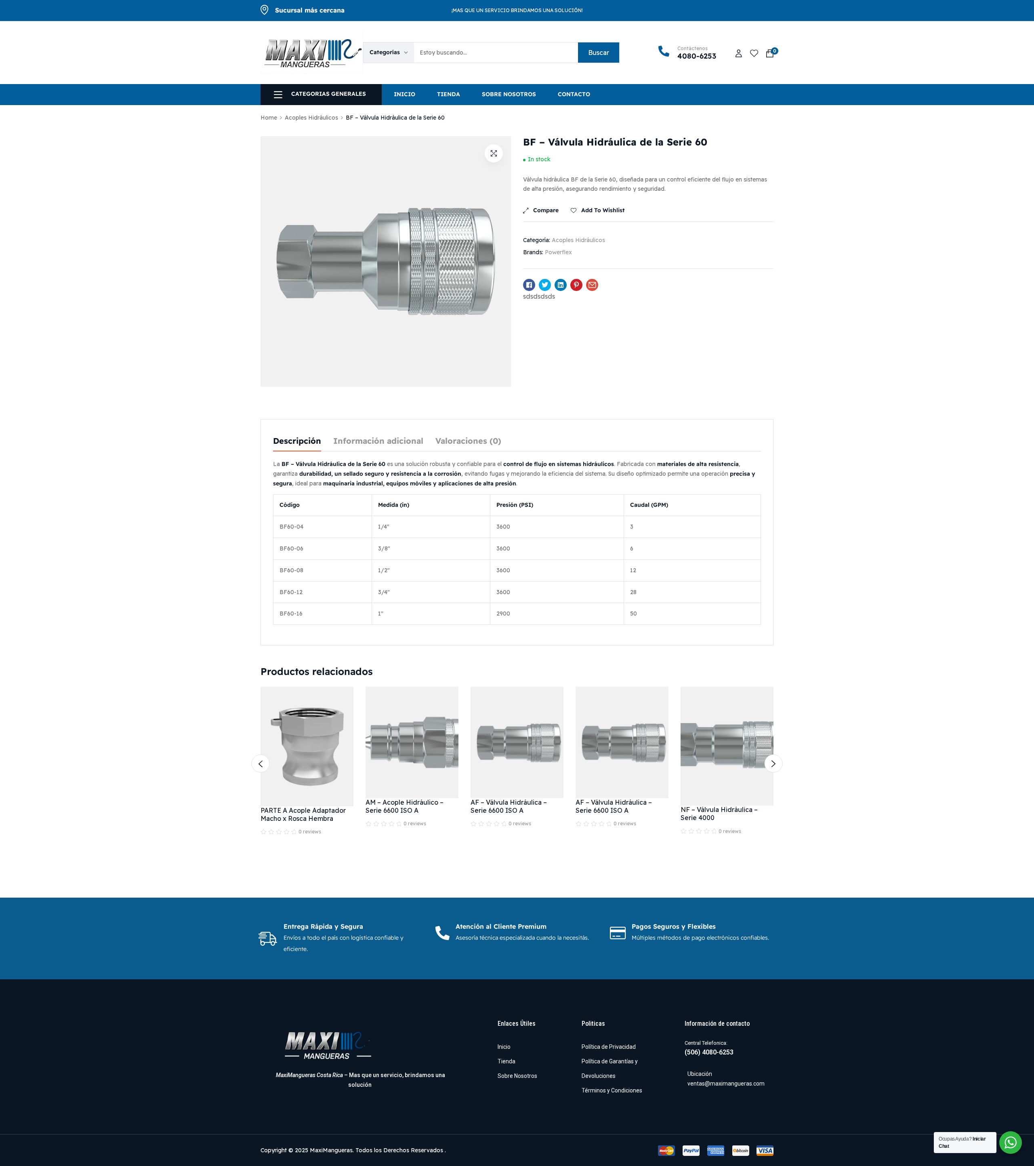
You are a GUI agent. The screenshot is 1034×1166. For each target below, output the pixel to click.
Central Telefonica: (706, 1043)
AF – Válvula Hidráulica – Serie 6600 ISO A (509, 806)
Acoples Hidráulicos (311, 117)
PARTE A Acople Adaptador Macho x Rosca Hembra (303, 814)
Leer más (307, 833)
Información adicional (378, 441)
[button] (494, 153)
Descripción (297, 441)
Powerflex (558, 252)
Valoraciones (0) (468, 441)
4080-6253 (696, 56)
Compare (546, 210)
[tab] (297, 441)
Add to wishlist (603, 210)
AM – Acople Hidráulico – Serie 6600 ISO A (404, 806)
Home (269, 117)
